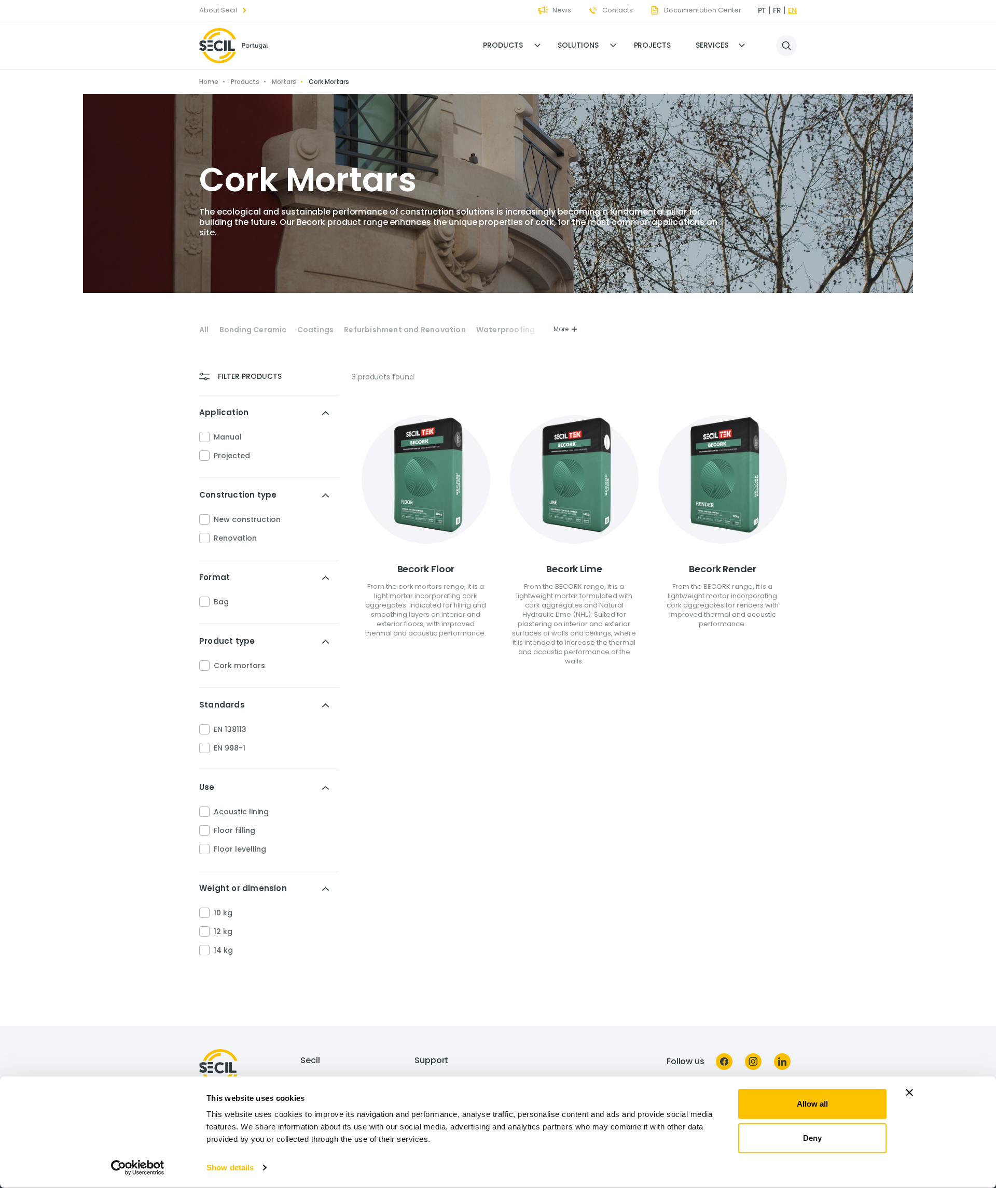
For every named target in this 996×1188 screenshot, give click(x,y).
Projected (232, 455)
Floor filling (234, 830)
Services (712, 45)
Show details (230, 1167)
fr (777, 10)
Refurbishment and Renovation (405, 330)
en (792, 10)
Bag (221, 601)
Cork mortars (239, 665)
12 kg (223, 931)
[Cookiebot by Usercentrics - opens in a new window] (137, 1168)
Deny (812, 1137)
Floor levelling (240, 849)
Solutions (578, 45)
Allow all (812, 1103)
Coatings (315, 330)
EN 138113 (230, 729)
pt (762, 10)
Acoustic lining (241, 811)
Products (502, 45)
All (204, 330)
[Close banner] (909, 1092)
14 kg (223, 950)
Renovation (235, 538)
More (561, 328)
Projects (652, 45)
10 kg (223, 912)
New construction (247, 519)
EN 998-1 (229, 748)
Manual (228, 437)
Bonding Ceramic (253, 330)
